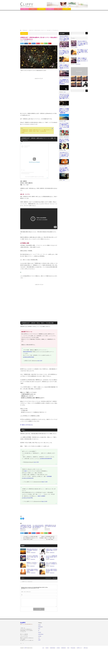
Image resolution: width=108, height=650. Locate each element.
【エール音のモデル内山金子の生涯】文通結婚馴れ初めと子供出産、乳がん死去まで (38, 526)
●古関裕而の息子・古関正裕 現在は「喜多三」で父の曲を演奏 (34, 131)
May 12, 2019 (44, 501)
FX (38, 630)
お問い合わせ (86, 647)
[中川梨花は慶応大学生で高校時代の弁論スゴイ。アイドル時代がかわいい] (73, 84)
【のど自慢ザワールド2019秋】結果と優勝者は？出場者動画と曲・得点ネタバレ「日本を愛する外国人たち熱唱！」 (30, 538)
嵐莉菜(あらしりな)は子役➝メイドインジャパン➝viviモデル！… (32, 563)
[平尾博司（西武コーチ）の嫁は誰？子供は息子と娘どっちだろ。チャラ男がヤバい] (85, 84)
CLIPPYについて (79, 647)
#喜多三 (39, 496)
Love (43, 647)
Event (64, 62)
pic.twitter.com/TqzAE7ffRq (27, 497)
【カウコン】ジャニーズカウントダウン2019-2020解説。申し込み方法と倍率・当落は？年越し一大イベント (64, 97)
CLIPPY (22, 622)
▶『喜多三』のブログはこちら (26, 424)
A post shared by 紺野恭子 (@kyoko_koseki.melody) (34, 176)
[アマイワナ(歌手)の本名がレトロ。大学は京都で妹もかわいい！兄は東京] (79, 78)
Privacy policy (73, 647)
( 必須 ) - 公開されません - (26, 591)
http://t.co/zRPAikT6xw (27, 351)
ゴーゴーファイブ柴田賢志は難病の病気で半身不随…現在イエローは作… (51, 557)
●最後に (23, 132)
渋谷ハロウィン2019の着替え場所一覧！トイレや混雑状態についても (64, 140)
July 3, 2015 (36, 462)
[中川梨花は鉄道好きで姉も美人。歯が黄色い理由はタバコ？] (85, 78)
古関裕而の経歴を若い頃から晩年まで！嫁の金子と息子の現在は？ (50, 526)
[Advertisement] (54, 20)
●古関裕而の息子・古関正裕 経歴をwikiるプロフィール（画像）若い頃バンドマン (37, 129)
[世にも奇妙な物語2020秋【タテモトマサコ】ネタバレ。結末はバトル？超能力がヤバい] (73, 78)
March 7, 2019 (44, 481)
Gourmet (64, 48)
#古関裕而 (43, 496)
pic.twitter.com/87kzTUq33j (28, 357)
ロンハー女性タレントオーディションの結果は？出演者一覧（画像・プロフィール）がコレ (64, 52)
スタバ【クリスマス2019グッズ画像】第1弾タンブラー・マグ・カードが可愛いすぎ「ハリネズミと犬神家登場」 (64, 126)
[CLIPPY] (27, 4)
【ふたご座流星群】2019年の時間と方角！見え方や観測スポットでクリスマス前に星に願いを (64, 81)
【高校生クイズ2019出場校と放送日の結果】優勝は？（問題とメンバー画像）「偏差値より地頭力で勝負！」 (47, 538)
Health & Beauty (66, 77)
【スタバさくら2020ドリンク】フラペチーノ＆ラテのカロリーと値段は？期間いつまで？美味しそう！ (64, 38)
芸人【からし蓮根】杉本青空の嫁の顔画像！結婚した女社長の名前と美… (51, 570)
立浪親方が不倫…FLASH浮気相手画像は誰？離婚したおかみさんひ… (51, 550)
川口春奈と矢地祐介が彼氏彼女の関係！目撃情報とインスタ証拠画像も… (32, 570)
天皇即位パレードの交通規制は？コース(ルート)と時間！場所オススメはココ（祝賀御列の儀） (64, 110)
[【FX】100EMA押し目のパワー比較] (79, 71)
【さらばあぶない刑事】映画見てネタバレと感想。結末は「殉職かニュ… (32, 557)
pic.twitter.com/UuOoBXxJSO (46, 458)
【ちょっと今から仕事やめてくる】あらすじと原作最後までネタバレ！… (51, 563)
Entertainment (33, 552)
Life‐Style (39, 636)
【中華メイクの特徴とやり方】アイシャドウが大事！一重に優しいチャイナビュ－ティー (64, 67)
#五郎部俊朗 (49, 476)
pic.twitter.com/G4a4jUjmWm (27, 478)
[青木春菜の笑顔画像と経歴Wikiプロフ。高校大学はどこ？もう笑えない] (79, 84)
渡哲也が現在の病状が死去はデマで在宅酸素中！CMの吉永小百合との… (32, 550)
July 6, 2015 (39, 360)
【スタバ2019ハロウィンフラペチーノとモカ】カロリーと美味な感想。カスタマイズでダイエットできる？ (64, 155)
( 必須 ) (23, 588)
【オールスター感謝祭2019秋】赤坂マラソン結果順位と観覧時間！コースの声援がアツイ (64, 169)
